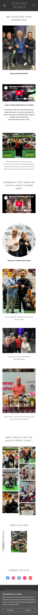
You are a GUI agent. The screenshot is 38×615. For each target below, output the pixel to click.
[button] (4, 5)
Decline (10, 610)
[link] (19, 5)
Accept (28, 610)
